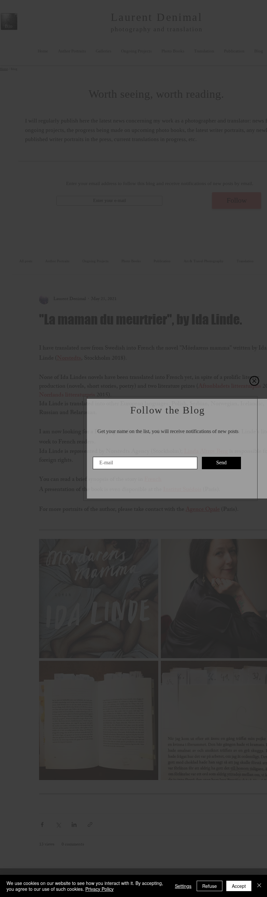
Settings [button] (183, 886)
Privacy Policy (99, 889)
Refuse (209, 886)
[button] (254, 381)
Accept (239, 886)
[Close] (259, 886)
